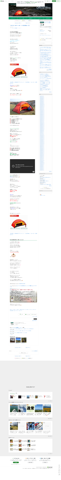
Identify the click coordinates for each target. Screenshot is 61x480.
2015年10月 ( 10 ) (42, 160)
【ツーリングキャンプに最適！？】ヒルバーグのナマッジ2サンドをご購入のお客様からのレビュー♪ (45, 65)
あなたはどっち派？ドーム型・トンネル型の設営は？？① (20, 25)
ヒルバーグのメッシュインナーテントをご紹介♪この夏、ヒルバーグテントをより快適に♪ (20, 330)
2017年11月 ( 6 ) (42, 134)
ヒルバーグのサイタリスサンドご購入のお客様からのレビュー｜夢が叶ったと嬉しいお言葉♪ (45, 58)
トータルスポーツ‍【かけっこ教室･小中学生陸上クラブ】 (45, 184)
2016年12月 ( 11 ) (42, 145)
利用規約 (34, 468)
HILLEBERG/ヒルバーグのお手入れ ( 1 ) (44, 84)
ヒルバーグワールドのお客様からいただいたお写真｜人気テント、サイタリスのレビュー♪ (45, 67)
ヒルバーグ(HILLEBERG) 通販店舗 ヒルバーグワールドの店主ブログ (30, 10)
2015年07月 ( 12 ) (42, 163)
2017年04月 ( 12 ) (42, 141)
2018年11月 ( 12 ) (42, 121)
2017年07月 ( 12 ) (42, 138)
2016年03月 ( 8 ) (42, 155)
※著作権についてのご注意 (42, 195)
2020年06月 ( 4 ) (42, 101)
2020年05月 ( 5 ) (42, 102)
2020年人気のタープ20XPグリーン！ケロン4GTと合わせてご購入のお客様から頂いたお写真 (45, 50)
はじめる (16, 462)
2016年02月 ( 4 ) (42, 156)
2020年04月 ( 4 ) (42, 103)
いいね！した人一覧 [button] (34, 316)
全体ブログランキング (42, 30)
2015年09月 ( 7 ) (42, 161)
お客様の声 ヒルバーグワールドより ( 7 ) (45, 88)
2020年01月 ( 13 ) (42, 106)
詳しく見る (30, 462)
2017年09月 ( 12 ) (42, 136)
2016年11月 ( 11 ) (42, 146)
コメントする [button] (28, 314)
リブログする (34, 314)
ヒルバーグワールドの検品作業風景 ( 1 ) (44, 75)
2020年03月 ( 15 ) (42, 104)
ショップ (39, 18)
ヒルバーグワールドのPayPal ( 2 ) (44, 86)
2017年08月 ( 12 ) (42, 137)
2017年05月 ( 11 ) (42, 140)
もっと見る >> (11, 334)
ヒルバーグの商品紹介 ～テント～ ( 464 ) (45, 82)
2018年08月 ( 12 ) (42, 124)
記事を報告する (35, 320)
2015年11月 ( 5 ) (42, 159)
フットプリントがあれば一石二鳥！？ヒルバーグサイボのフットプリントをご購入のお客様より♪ (45, 48)
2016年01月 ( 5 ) (42, 157)
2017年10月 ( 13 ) (42, 135)
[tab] (12, 393)
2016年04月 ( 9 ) (42, 154)
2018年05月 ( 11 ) (42, 127)
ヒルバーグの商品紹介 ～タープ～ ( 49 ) (45, 83)
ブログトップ (13, 18)
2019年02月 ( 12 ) (42, 118)
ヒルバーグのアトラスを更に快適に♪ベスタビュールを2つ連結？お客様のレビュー (45, 56)
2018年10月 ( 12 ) (42, 122)
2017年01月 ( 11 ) (42, 144)
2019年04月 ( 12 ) (42, 116)
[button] (59, 474)
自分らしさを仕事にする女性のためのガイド (45, 177)
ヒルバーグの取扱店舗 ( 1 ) (43, 87)
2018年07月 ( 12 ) (42, 125)
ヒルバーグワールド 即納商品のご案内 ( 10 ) (45, 76)
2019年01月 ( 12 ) (42, 119)
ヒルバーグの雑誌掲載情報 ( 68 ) (44, 85)
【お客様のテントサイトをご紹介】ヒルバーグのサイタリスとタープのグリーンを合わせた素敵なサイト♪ (45, 63)
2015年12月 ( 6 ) (42, 158)
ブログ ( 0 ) (41, 90)
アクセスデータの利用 (39, 468)
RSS (41, 194)
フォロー (17, 324)
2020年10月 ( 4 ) (42, 97)
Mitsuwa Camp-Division (43, 182)
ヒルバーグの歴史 (21, 18)
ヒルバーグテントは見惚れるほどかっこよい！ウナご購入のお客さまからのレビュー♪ (45, 54)
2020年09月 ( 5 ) (42, 98)
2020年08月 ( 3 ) (42, 99)
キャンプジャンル (42, 31)
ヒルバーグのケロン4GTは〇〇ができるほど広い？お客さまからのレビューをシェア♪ (45, 52)
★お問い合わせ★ (22, 283)
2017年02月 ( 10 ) (42, 143)
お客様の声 (30, 18)
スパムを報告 (25, 468)
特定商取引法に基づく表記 (46, 468)
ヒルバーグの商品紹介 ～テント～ (17, 327)
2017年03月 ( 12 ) (42, 142)
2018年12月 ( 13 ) (42, 120)
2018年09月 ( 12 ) (42, 123)
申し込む (45, 462)
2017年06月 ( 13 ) (42, 139)
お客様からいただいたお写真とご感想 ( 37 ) (45, 89)
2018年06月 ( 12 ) (42, 126)
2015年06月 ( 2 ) (42, 164)
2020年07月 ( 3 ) (42, 100)
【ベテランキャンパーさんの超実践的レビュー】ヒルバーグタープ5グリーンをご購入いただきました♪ (45, 60)
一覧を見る (50, 171)
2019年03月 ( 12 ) (42, 117)
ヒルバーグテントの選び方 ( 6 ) (43, 77)
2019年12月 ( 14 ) (42, 107)
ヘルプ (51, 468)
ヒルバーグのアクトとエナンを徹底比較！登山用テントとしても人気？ (18, 332)
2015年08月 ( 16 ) (42, 162)
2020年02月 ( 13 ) (42, 105)
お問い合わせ (48, 18)
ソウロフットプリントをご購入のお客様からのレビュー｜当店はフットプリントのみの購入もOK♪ (21, 328)
